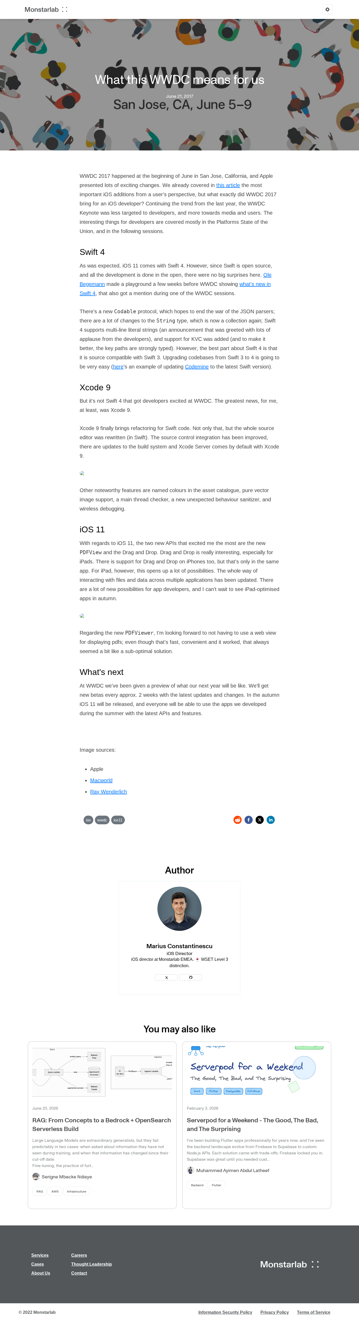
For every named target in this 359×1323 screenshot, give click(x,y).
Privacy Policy (274, 1312)
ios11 (118, 820)
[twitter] (259, 820)
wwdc (102, 820)
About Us (40, 1273)
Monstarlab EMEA (176, 959)
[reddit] (237, 820)
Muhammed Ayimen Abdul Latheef (232, 1170)
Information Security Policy (225, 1312)
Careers (79, 1255)
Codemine (197, 367)
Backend (197, 1185)
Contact (79, 1273)
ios (88, 820)
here (118, 367)
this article (228, 185)
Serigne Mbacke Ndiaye (67, 1176)
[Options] (327, 9)
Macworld (101, 780)
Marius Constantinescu (179, 945)
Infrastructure (76, 1191)
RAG (40, 1191)
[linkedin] (270, 820)
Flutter (216, 1185)
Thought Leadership (91, 1264)
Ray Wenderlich (108, 792)
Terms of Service (313, 1312)
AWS (55, 1191)
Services (40, 1255)
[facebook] (248, 820)
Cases (37, 1264)
